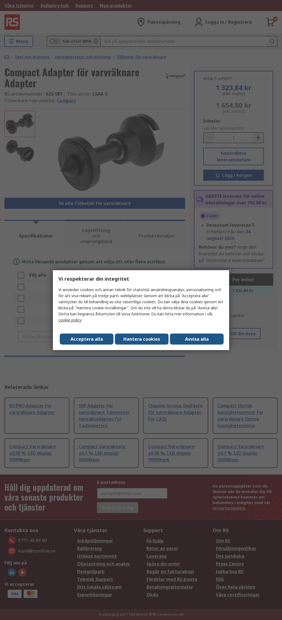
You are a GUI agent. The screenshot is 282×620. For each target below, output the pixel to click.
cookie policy (69, 320)
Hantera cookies (141, 339)
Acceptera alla (86, 339)
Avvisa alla (197, 339)
